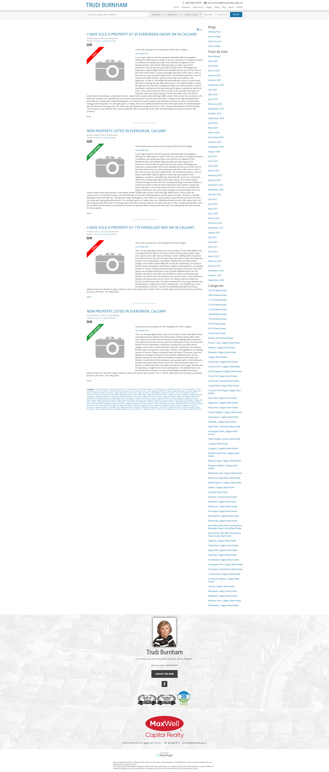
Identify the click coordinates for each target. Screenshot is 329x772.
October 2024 (214, 113)
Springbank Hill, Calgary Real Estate (121, 407)
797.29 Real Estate (217, 323)
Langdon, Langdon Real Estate (161, 398)
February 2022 (215, 223)
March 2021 (214, 256)
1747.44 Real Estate (188, 389)
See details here (142, 53)
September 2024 (216, 118)
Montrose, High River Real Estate (172, 400)
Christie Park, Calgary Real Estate (139, 393)
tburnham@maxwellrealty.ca (194, 743)
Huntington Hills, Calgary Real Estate (99, 398)
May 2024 (212, 127)
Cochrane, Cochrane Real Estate (98, 395)
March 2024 (214, 132)
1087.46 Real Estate (117, 389)
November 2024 (216, 108)
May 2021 (212, 246)
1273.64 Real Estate (159, 389)
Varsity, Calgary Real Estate (104, 409)
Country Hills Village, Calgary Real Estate (146, 395)
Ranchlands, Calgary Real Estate (106, 404)
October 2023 (214, 142)
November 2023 (216, 137)
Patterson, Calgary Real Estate (178, 402)
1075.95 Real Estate (102, 389)
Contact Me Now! (164, 674)
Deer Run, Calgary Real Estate (171, 395)
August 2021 (214, 232)
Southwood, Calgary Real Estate (97, 407)
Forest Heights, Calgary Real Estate (121, 396)
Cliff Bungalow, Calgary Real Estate (163, 393)
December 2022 (215, 184)
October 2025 (214, 80)
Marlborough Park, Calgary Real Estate (185, 398)
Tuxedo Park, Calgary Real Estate (170, 407)
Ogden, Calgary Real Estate (101, 402)
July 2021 (212, 237)
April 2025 (213, 99)
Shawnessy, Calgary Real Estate (143, 405)
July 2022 (212, 199)
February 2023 (215, 175)
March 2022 (214, 218)
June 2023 (213, 161)
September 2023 (216, 146)
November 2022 (216, 189)
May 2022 (212, 208)
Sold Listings (214, 46)
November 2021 (216, 227)
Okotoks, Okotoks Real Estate (136, 402)
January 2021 (214, 265)
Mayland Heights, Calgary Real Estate (122, 400)
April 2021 (213, 251)
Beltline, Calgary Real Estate (175, 391)
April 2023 (213, 165)
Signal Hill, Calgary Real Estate (165, 405)
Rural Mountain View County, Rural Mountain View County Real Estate (163, 404)
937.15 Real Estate (102, 391)
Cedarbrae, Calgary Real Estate (116, 393)
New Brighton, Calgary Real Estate (224, 482)
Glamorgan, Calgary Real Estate (144, 396)
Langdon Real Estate (142, 398)
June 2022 (213, 204)
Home (176, 7)
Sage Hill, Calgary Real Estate (122, 405)
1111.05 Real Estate (131, 389)
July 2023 (212, 156)
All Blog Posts (214, 31)
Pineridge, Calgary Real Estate (222, 511)
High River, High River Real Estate (188, 396)
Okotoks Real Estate (118, 402)
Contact (239, 7)
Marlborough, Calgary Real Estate (98, 400)
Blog (224, 7)
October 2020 (214, 275)
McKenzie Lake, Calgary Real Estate (148, 400)
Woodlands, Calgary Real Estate (191, 409)
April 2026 (213, 65)
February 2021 (215, 261)
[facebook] (164, 684)
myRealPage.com (164, 755)
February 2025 (215, 104)
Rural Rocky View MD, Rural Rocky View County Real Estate (224, 534)
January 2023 (214, 180)
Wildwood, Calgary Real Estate (145, 409)
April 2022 (213, 213)
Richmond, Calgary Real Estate (128, 404)
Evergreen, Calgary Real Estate (105, 41)
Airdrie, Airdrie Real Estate (132, 391)
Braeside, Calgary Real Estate (222, 352)
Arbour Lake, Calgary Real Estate (154, 391)
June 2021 (213, 242)
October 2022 (214, 194)
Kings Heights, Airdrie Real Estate (123, 398)
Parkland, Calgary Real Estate (157, 402)
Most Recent (214, 56)
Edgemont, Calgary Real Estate (192, 395)
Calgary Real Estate (98, 393)
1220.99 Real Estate (145, 389)
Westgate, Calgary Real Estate (124, 409)
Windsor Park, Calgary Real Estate (168, 409)
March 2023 (214, 170)
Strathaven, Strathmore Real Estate (146, 407)
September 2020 (216, 280)
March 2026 (214, 70)
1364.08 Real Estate (174, 389)
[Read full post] (110, 70)
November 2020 (216, 270)
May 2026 (212, 61)
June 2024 (213, 123)
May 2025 (212, 94)
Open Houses (214, 41)
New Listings (214, 36)
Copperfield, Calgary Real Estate (121, 395)
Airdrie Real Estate (115, 391)
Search (236, 14)
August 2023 (214, 151)
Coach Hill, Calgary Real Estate (186, 393)
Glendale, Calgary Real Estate (166, 396)
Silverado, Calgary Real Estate (186, 405)
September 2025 (216, 85)
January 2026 (214, 75)
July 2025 (212, 89)
